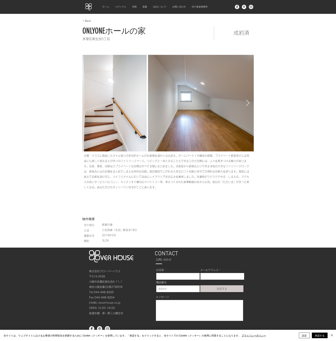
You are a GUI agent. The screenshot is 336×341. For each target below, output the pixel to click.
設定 (304, 335)
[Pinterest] (244, 7)
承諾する (320, 335)
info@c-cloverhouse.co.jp (104, 302)
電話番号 (161, 282)
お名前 (160, 270)
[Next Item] (248, 103)
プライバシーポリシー (253, 335)
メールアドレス (209, 270)
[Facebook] (237, 7)
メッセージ (162, 297)
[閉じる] (332, 335)
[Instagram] (251, 7)
